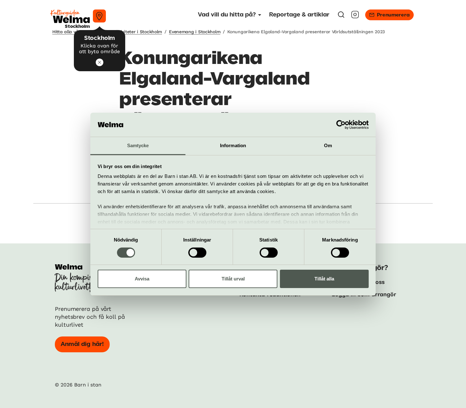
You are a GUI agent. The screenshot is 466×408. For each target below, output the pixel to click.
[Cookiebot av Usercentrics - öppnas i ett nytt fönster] (341, 124)
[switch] (197, 253)
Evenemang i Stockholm (194, 31)
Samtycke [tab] (138, 145)
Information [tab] (233, 145)
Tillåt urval (233, 278)
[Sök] (341, 17)
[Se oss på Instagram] (355, 17)
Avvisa (142, 278)
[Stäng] (99, 62)
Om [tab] (328, 145)
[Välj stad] (99, 15)
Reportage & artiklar (299, 15)
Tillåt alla (324, 278)
